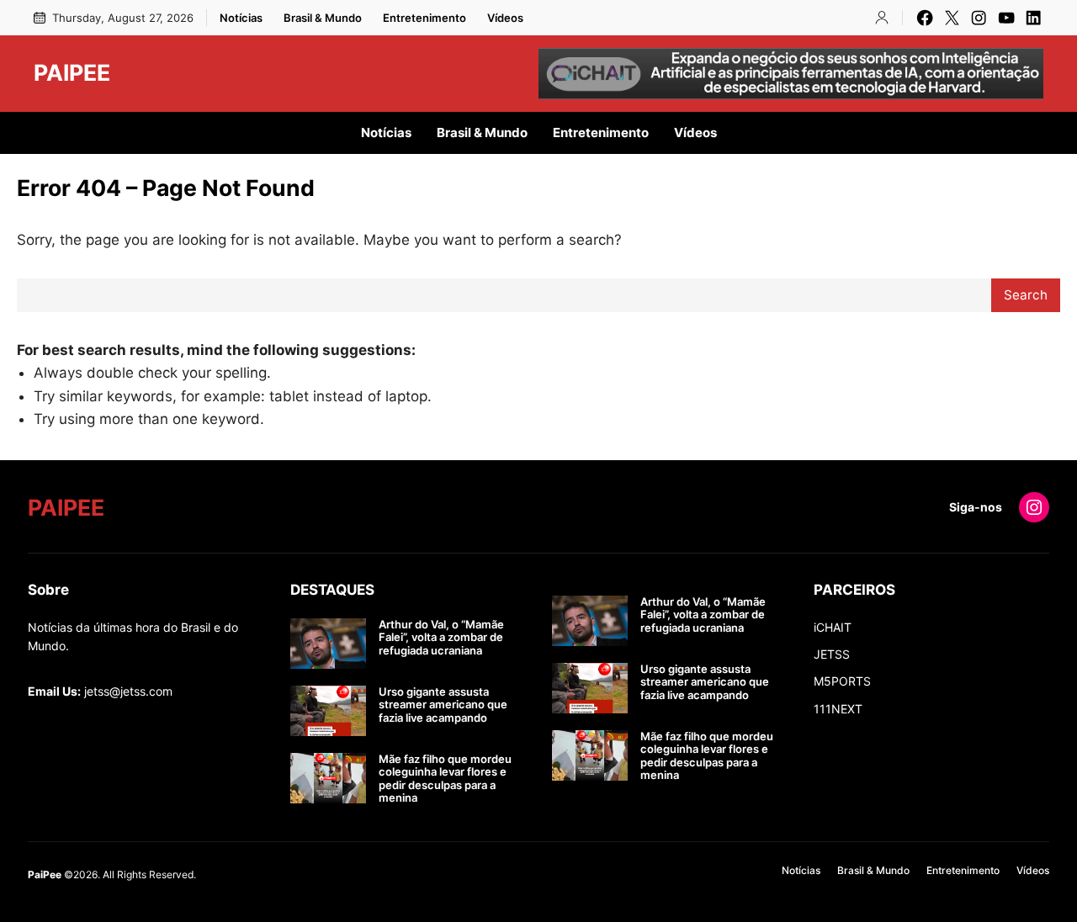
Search (1026, 295)
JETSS (832, 654)
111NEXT (838, 709)
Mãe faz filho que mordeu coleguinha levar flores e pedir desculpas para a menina (445, 779)
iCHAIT (833, 627)
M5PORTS (842, 681)
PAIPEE (72, 72)
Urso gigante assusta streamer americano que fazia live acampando (443, 705)
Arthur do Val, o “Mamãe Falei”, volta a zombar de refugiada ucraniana (441, 637)
